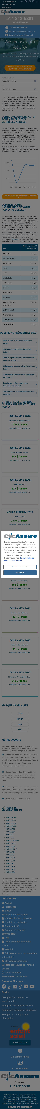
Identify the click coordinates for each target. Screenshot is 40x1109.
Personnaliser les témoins (20, 567)
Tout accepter (20, 572)
